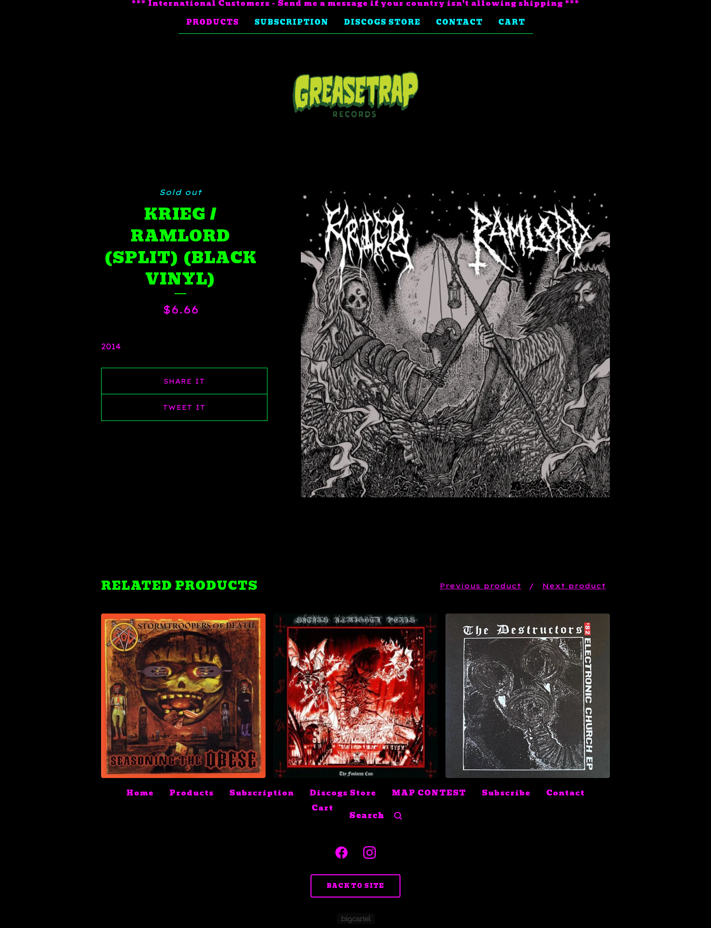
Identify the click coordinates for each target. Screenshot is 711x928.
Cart (511, 22)
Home (140, 793)
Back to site (355, 885)
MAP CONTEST (429, 793)
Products (212, 22)
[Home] (355, 95)
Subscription (291, 22)
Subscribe (506, 793)
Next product (574, 585)
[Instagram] (370, 852)
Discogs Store (382, 22)
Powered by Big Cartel (356, 918)
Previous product (480, 585)
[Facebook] (341, 852)
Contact (459, 22)
